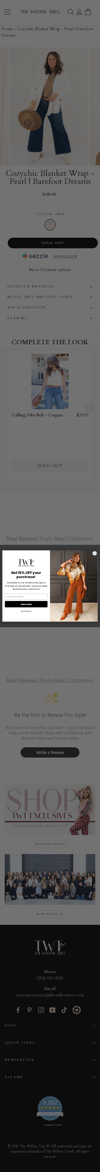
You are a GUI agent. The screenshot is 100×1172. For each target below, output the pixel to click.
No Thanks (26, 611)
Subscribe (26, 604)
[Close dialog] (94, 553)
